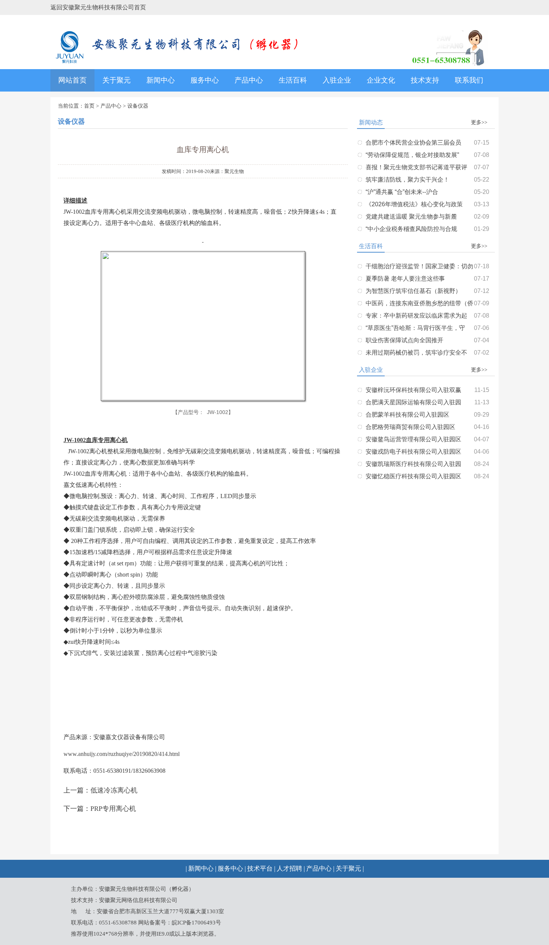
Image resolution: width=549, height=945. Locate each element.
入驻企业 (337, 80)
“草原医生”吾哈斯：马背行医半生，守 (415, 328)
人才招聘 (289, 868)
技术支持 (425, 80)
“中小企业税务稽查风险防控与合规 (411, 229)
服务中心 (204, 80)
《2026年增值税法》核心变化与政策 (414, 204)
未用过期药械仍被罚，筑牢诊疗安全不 (416, 352)
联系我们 (469, 80)
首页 (89, 106)
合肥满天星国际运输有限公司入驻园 (413, 402)
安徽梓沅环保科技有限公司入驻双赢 (413, 390)
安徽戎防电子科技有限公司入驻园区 (413, 451)
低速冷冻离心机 (113, 790)
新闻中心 (160, 80)
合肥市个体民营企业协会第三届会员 (413, 142)
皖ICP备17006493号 (196, 923)
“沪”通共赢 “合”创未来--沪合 (402, 192)
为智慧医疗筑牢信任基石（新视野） (413, 291)
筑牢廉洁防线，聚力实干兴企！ (407, 179)
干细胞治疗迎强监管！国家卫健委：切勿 (419, 266)
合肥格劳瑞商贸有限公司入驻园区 (410, 427)
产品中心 (249, 80)
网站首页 (72, 80)
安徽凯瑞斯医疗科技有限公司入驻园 (413, 464)
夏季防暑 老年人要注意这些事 (405, 278)
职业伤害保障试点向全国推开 (404, 340)
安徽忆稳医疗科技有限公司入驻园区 (413, 476)
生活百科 (293, 80)
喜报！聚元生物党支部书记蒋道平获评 (416, 167)
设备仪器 (137, 106)
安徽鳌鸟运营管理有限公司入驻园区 (413, 439)
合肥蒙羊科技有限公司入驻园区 (407, 414)
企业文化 (381, 80)
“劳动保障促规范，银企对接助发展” (412, 155)
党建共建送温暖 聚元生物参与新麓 (411, 216)
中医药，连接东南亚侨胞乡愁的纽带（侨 (419, 303)
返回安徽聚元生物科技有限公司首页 (98, 7)
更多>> (479, 122)
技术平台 (260, 868)
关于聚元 (116, 80)
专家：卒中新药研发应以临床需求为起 (416, 315)
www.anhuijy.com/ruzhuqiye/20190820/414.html (121, 754)
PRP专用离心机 (113, 808)
